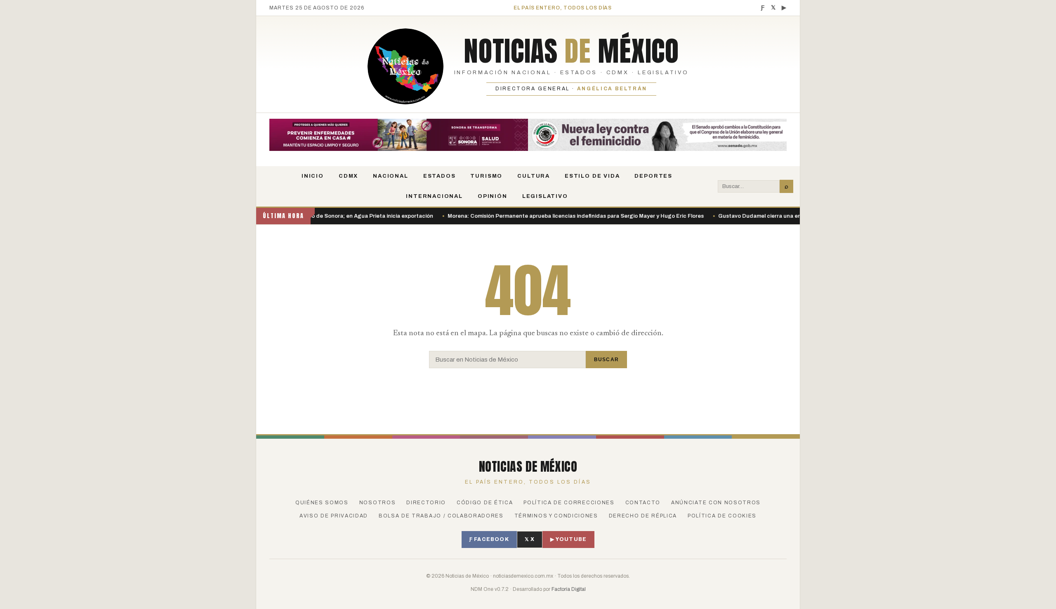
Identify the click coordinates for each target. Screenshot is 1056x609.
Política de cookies (722, 516)
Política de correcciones (568, 503)
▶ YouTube (568, 539)
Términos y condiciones (556, 516)
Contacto (642, 503)
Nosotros (377, 503)
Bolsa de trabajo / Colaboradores (441, 516)
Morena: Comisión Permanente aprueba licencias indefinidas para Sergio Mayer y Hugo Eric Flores (551, 216)
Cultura (533, 176)
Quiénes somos (322, 503)
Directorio (426, 503)
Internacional (434, 196)
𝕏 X (530, 539)
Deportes (653, 176)
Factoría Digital (569, 589)
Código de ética (485, 503)
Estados (439, 176)
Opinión (492, 196)
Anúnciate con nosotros (716, 503)
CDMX (348, 176)
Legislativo (545, 196)
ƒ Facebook (489, 539)
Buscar (606, 359)
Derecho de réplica (643, 516)
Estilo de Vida (592, 176)
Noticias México (571, 51)
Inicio (313, 176)
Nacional (390, 176)
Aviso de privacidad (333, 516)
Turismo (486, 176)
